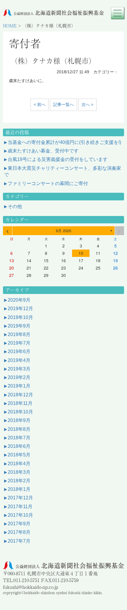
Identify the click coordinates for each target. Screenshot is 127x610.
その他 (15, 206)
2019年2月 (19, 377)
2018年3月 (19, 472)
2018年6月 (19, 446)
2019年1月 (19, 385)
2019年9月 (19, 325)
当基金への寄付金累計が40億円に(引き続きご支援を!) (64, 142)
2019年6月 (19, 351)
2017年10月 (20, 515)
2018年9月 (19, 420)
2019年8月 (19, 334)
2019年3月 (19, 368)
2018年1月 (19, 489)
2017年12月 (20, 497)
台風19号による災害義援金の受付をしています (58, 159)
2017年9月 (19, 523)
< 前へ (39, 104)
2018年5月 (19, 454)
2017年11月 (20, 506)
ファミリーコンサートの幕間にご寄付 (48, 183)
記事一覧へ (63, 104)
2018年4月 (19, 463)
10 (81, 253)
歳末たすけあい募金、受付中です (43, 150)
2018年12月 (20, 394)
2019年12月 (20, 308)
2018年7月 (19, 437)
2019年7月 (19, 342)
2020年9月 (19, 299)
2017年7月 (19, 540)
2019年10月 (20, 317)
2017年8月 (19, 532)
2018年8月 (19, 429)
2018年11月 (20, 403)
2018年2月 (19, 480)
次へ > (87, 104)
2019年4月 (19, 360)
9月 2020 (63, 230)
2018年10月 (20, 411)
